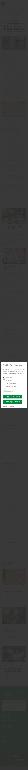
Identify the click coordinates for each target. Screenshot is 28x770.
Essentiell (9, 377)
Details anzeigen (8, 391)
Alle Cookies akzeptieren (12, 396)
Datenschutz (5, 406)
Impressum (11, 406)
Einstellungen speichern (12, 402)
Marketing (9, 380)
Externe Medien (11, 386)
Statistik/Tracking (11, 383)
